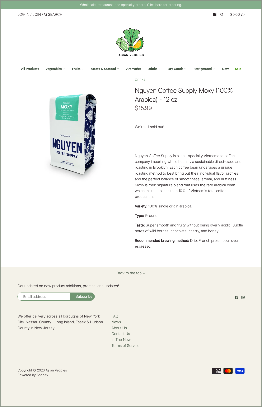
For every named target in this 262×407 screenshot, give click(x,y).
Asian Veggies (56, 370)
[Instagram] (221, 14)
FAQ (114, 316)
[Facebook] (214, 14)
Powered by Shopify (32, 375)
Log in (23, 14)
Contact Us (120, 334)
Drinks (140, 79)
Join (36, 14)
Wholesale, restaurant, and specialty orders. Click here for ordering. (131, 5)
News (116, 322)
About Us (119, 328)
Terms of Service (125, 345)
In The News (122, 339)
